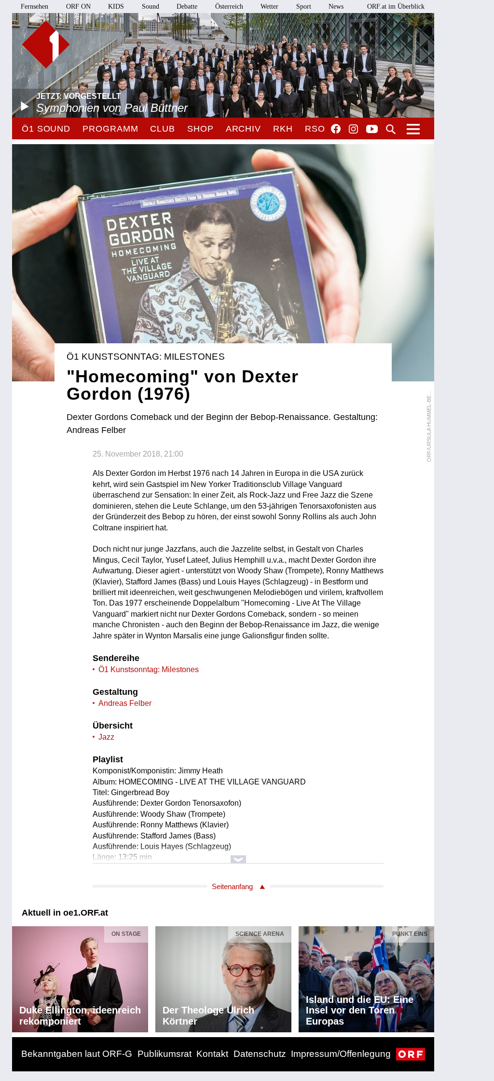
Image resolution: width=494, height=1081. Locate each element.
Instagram (353, 129)
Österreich (229, 6)
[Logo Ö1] (46, 44)
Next (426, 977)
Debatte (187, 6)
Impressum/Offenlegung (341, 1054)
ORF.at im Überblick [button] (396, 6)
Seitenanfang (232, 886)
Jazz (106, 737)
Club (162, 129)
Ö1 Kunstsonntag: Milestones (148, 669)
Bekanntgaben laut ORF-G (76, 1054)
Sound (150, 6)
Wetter (269, 6)
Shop (200, 129)
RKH (283, 129)
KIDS (116, 6)
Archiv (243, 129)
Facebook (336, 129)
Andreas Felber (124, 703)
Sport (303, 6)
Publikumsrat (164, 1054)
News (336, 6)
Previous (19, 977)
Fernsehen (34, 6)
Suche (391, 129)
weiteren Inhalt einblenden (238, 855)
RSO (315, 129)
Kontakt (212, 1054)
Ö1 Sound (46, 129)
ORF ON (78, 6)
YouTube (372, 130)
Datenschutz (259, 1054)
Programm (110, 129)
